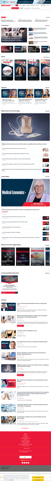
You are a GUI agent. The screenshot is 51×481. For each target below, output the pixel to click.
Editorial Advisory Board (25, 438)
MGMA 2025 (33, 8)
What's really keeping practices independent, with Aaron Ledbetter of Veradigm (25, 101)
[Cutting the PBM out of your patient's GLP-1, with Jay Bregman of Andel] (42, 93)
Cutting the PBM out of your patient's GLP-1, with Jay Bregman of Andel (41, 101)
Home (25, 469)
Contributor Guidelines (25, 442)
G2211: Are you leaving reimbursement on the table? (42, 21)
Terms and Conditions (25, 440)
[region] (25, 477)
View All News (24, 428)
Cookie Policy (11, 479)
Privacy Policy (25, 443)
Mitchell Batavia (20, 332)
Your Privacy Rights (38, 474)
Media (24, 5)
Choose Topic (14, 8)
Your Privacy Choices (25, 445)
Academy (28, 5)
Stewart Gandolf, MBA (21, 383)
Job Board (25, 439)
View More (48, 17)
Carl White (20, 343)
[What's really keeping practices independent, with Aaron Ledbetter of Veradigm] (25, 93)
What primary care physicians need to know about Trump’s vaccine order (24, 21)
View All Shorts (46, 57)
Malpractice (38, 8)
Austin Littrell (4, 223)
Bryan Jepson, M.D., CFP (5, 228)
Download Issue (8, 264)
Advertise (25, 434)
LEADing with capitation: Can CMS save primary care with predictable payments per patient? (8, 21)
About (25, 433)
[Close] (49, 477)
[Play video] (25, 192)
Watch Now (6, 211)
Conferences (32, 5)
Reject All (38, 477)
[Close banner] (49, 1)
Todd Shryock (4, 149)
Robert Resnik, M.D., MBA (22, 306)
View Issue (3, 264)
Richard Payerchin (21, 355)
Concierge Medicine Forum (27, 8)
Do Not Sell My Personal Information (25, 444)
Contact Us (25, 435)
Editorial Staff (25, 437)
